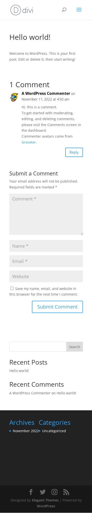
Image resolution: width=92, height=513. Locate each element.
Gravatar (29, 142)
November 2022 (26, 430)
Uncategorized (54, 430)
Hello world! (19, 370)
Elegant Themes (45, 500)
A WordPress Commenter (46, 93)
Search (74, 346)
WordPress (46, 506)
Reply (74, 152)
